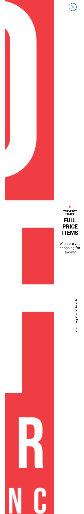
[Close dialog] (72, 7)
